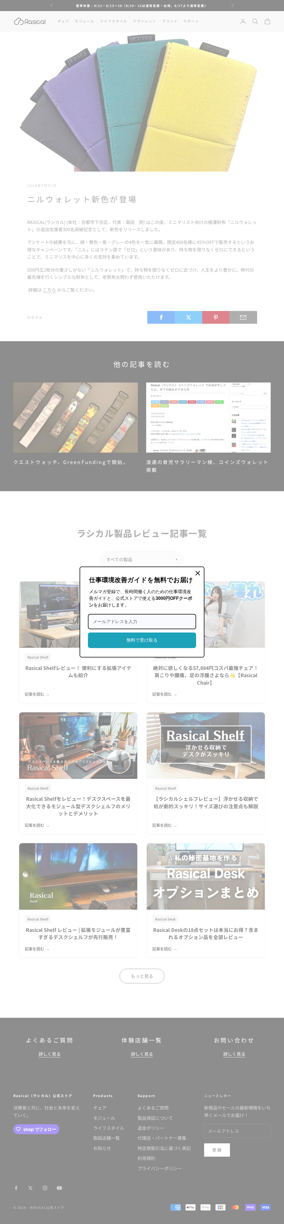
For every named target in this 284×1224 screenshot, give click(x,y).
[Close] (197, 573)
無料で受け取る (142, 640)
